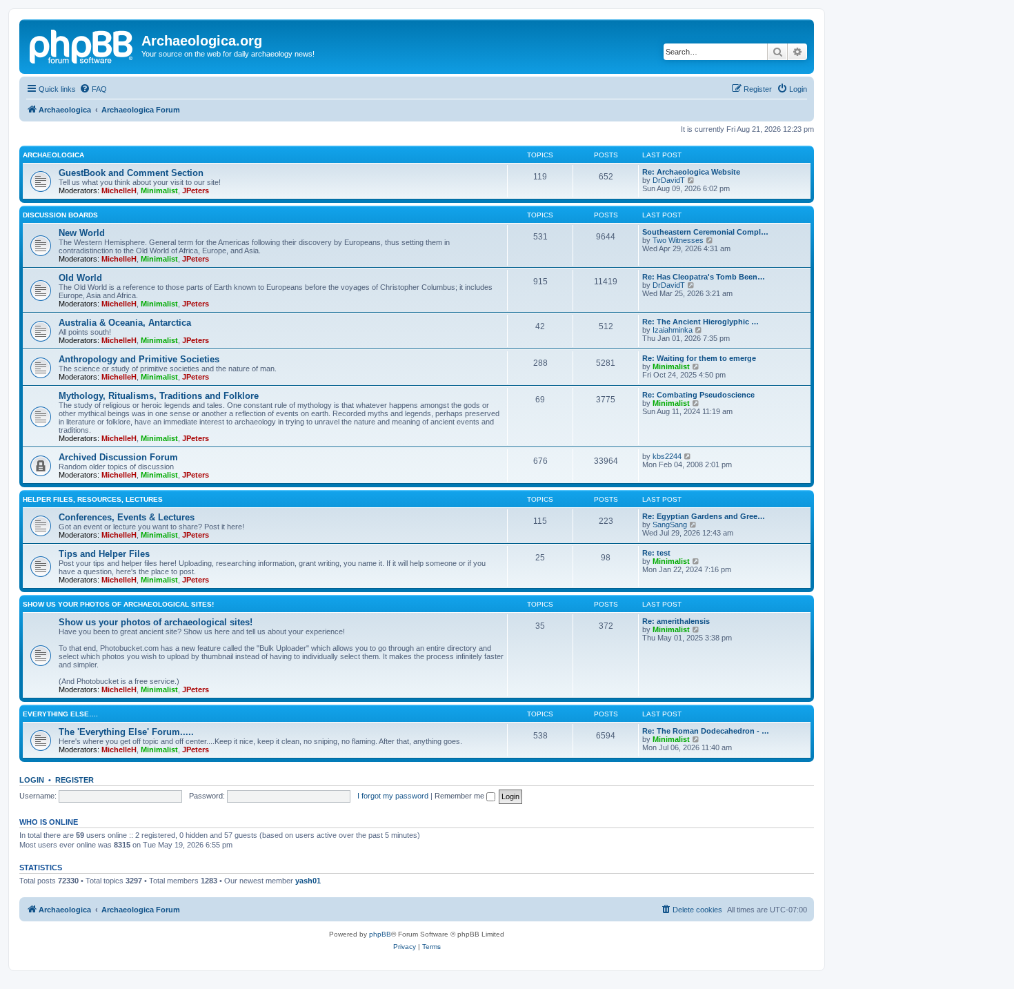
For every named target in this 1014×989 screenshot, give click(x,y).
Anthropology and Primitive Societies (139, 359)
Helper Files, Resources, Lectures (93, 499)
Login (31, 780)
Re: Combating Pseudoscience (698, 395)
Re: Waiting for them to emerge (699, 358)
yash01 (308, 881)
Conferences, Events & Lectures (127, 517)
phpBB (380, 934)
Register (74, 780)
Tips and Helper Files (104, 554)
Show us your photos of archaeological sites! (118, 604)
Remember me (460, 796)
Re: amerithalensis (676, 621)
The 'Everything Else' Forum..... (126, 732)
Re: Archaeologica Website (691, 172)
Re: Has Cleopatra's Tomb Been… (703, 277)
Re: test (656, 553)
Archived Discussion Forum (118, 457)
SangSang (670, 524)
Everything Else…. (60, 714)
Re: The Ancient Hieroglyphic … (700, 321)
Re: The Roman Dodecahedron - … (705, 731)
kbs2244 (667, 456)
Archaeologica (53, 155)
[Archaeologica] (82, 45)
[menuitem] (93, 89)
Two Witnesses (678, 240)
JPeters (195, 190)
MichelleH (119, 190)
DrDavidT (669, 180)
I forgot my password (392, 796)
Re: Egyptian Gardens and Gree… (703, 516)
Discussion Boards (60, 215)
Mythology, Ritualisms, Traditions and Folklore (159, 396)
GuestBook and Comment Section (131, 173)
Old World (80, 278)
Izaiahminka (673, 330)
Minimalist (159, 190)
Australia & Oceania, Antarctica (125, 322)
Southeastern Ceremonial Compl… (705, 232)
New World (82, 233)
